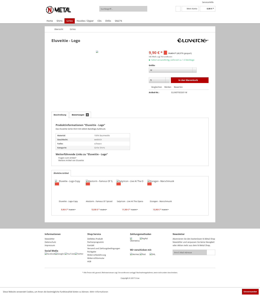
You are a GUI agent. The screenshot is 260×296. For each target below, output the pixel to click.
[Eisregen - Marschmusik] (160, 189)
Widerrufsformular (95, 258)
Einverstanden (250, 291)
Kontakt (90, 245)
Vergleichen (156, 87)
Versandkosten (123, 272)
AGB (89, 261)
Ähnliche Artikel (61, 173)
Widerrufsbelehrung (96, 255)
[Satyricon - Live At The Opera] (130, 189)
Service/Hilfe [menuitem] (208, 2)
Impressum (50, 245)
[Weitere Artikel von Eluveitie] (193, 43)
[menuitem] (123, 9)
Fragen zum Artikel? (67, 158)
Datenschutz (50, 242)
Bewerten (178, 87)
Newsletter (50, 239)
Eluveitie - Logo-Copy (68, 201)
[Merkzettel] (178, 9)
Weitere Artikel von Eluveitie (71, 160)
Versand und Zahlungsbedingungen (103, 248)
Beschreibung (60, 114)
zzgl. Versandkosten (164, 57)
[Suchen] (144, 9)
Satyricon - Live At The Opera (130, 201)
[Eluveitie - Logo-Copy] (68, 189)
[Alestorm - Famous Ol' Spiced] (99, 189)
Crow (137, 278)
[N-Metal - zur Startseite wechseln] (58, 11)
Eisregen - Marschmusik (161, 201)
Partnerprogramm (95, 242)
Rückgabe (91, 251)
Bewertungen (80, 114)
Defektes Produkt (95, 239)
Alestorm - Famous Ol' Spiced (99, 201)
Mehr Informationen (99, 291)
